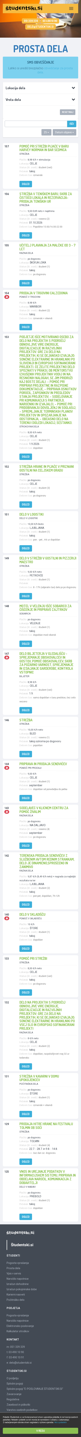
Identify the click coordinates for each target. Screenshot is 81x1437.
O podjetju (13, 1378)
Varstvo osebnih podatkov (22, 1409)
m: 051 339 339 (16, 1346)
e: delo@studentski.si (19, 1362)
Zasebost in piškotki (18, 1404)
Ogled (26, 184)
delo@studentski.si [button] (40, 26)
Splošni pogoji (15, 1383)
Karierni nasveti (16, 1294)
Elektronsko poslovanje (20, 1325)
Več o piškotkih (60, 1422)
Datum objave (63, 132)
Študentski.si (22, 1245)
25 (45, 132)
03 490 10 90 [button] (50, 20)
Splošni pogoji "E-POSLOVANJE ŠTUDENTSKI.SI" (35, 1388)
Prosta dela (13, 1268)
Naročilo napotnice (18, 1278)
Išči (72, 123)
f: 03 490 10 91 (15, 1357)
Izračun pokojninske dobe (22, 1289)
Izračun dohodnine (18, 1284)
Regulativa (13, 1399)
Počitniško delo (15, 1299)
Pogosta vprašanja (18, 1262)
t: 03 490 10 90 (15, 1352)
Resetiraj (67, 112)
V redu (40, 1430)
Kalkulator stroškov (18, 1331)
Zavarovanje (14, 1394)
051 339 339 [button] (31, 20)
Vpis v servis (14, 1273)
